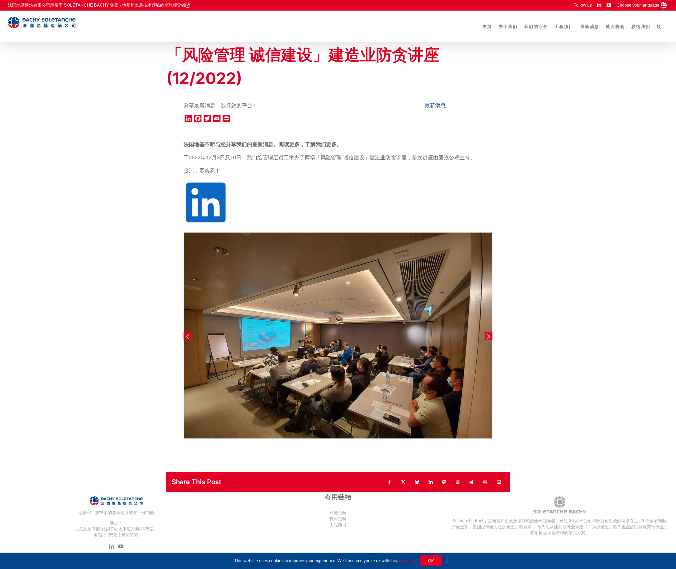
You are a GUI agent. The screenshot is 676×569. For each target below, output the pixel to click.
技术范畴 (338, 518)
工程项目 (338, 524)
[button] (659, 26)
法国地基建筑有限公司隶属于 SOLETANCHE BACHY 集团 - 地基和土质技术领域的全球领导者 (96, 5)
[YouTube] (120, 546)
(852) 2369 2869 (122, 535)
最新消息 (435, 105)
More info (407, 560)
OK (431, 560)
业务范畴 (338, 512)
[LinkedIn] (111, 546)
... (338, 531)
